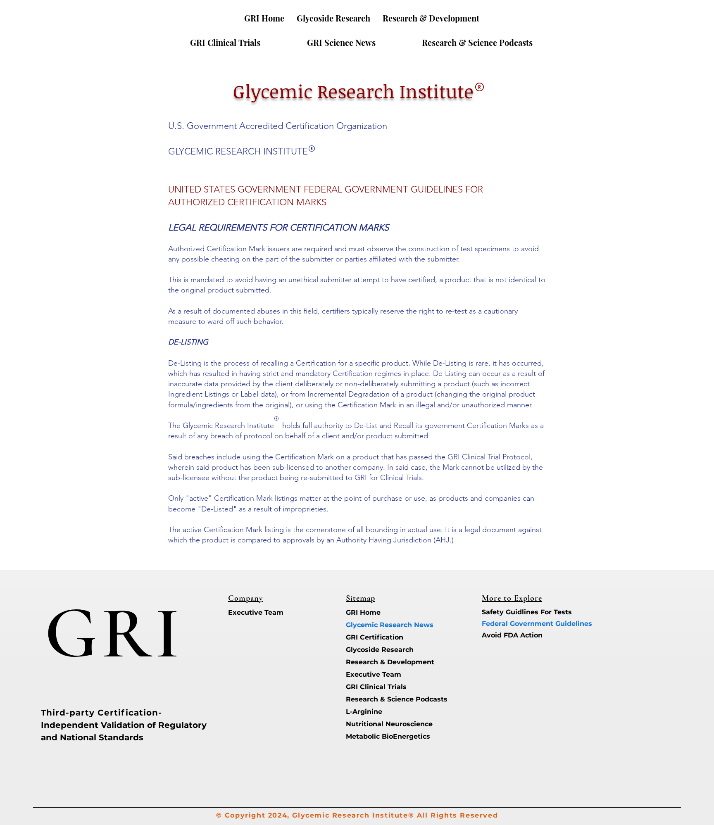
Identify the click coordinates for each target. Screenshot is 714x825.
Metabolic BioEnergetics (375, 736)
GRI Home (363, 612)
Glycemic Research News (375, 625)
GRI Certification (374, 637)
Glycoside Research (375, 650)
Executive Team (255, 612)
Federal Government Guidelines (511, 624)
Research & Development (375, 662)
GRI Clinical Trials (375, 687)
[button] (431, 18)
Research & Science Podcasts (375, 699)
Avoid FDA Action (511, 635)
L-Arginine (364, 712)
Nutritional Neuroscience (375, 724)
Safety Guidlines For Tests (511, 612)
